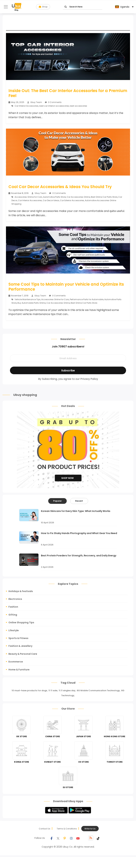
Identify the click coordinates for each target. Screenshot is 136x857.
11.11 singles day (67, 690)
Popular (57, 500)
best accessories (78, 105)
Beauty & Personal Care (22, 654)
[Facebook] (51, 838)
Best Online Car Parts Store (104, 197)
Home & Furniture (19, 669)
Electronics (15, 599)
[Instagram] (71, 838)
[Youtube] (78, 838)
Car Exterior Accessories (72, 200)
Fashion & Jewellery (20, 646)
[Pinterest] (64, 838)
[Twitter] (58, 838)
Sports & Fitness (18, 638)
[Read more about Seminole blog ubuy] (17, 7)
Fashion (13, 606)
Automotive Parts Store (54, 197)
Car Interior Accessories (26, 105)
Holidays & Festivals (20, 591)
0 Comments (55, 102)
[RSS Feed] (90, 838)
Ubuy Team (36, 102)
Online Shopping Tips (21, 622)
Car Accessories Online (78, 197)
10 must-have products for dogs (29, 690)
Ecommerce (15, 661)
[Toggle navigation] (5, 6)
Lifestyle (13, 630)
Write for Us (90, 828)
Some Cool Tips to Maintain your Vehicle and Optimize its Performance (66, 287)
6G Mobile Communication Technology (98, 690)
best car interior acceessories (54, 105)
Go (65, 6)
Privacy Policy (89, 379)
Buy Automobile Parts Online (31, 302)
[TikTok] (98, 838)
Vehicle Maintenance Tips (27, 299)
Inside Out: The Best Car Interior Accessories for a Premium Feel (67, 93)
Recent (79, 500)
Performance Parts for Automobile (86, 299)
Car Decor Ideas (51, 200)
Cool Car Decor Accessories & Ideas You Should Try (60, 186)
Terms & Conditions (67, 828)
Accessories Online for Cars (28, 197)
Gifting (12, 614)
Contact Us (44, 828)
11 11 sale (52, 690)
